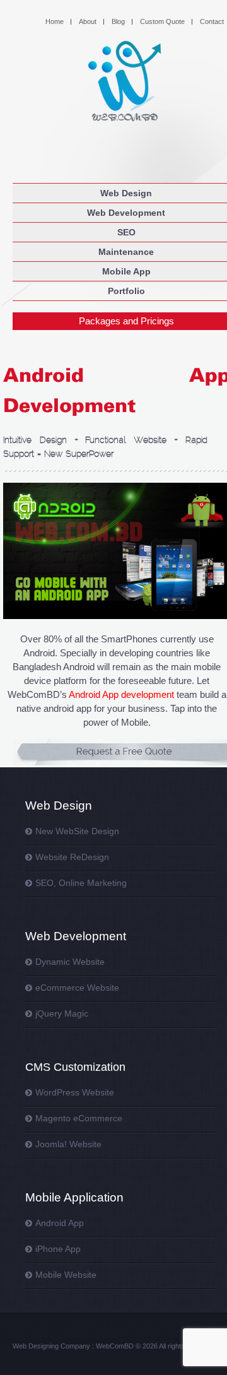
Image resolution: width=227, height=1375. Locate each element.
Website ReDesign (72, 857)
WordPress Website (74, 1092)
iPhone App (58, 1249)
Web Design (126, 193)
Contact (212, 21)
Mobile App (126, 271)
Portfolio (126, 291)
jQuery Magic (61, 1013)
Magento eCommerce (78, 1118)
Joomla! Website (68, 1144)
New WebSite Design (77, 831)
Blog (118, 21)
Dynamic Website (70, 962)
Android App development (121, 694)
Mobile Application (74, 1197)
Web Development (126, 213)
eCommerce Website (77, 988)
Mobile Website (65, 1275)
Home (54, 21)
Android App (59, 1223)
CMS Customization (75, 1067)
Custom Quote (162, 21)
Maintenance (126, 252)
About (87, 21)
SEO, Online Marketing (81, 883)
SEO (126, 232)
